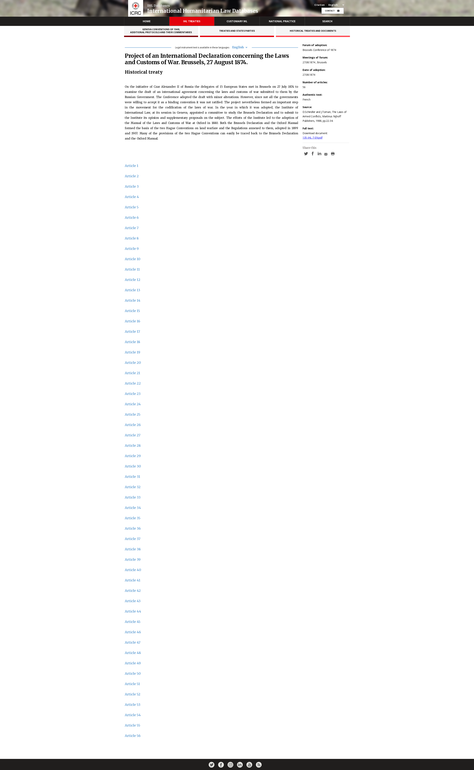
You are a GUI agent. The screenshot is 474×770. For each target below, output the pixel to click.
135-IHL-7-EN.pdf (313, 137)
